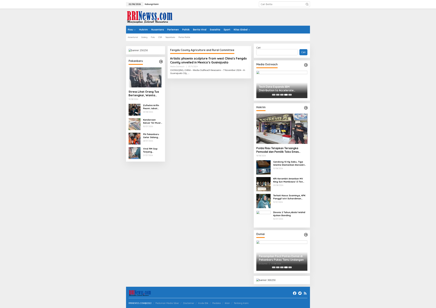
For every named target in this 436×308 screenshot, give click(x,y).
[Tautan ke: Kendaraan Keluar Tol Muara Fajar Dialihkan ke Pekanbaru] (135, 124)
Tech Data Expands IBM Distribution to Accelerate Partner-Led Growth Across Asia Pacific (280, 88)
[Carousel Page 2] (277, 95)
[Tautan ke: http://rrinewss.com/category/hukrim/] (306, 108)
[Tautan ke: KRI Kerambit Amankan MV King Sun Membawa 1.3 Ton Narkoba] (263, 184)
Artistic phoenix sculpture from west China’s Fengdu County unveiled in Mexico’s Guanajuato (208, 60)
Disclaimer (188, 303)
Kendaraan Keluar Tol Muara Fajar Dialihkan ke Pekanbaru (152, 121)
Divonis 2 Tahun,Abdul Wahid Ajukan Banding (289, 214)
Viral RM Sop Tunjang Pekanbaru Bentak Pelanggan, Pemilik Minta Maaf (150, 150)
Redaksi (216, 303)
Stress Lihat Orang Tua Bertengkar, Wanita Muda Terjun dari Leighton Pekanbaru (144, 93)
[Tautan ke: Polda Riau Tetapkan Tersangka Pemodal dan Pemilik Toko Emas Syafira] (281, 129)
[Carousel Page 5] (290, 95)
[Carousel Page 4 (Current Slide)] (286, 95)
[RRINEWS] (151, 16)
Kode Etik (203, 303)
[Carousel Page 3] (282, 95)
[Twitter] (300, 293)
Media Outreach (177, 66)
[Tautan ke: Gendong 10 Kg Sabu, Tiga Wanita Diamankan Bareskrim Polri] (263, 167)
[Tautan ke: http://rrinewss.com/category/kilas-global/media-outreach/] (306, 65)
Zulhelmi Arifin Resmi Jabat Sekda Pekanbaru (151, 107)
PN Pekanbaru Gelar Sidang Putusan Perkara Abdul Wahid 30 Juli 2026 (152, 136)
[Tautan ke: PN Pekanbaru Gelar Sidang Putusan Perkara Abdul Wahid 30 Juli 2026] (135, 138)
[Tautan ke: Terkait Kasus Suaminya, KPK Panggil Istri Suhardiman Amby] (263, 200)
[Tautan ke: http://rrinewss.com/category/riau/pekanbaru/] (161, 62)
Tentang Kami (241, 303)
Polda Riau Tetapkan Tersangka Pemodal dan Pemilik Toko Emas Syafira (277, 150)
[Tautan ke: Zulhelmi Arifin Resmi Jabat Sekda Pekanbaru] (135, 109)
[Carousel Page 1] (273, 95)
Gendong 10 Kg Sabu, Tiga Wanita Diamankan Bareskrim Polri (290, 163)
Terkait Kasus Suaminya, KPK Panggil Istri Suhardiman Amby (289, 197)
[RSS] (305, 293)
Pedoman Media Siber (167, 303)
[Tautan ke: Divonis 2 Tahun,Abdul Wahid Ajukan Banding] (263, 217)
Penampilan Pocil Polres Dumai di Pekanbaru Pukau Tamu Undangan (281, 257)
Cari (258, 47)
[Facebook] (294, 293)
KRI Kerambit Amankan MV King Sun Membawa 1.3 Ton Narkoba (288, 180)
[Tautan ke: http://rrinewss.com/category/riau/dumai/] (306, 235)
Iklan (227, 303)
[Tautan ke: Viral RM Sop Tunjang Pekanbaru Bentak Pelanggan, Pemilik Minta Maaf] (135, 152)
